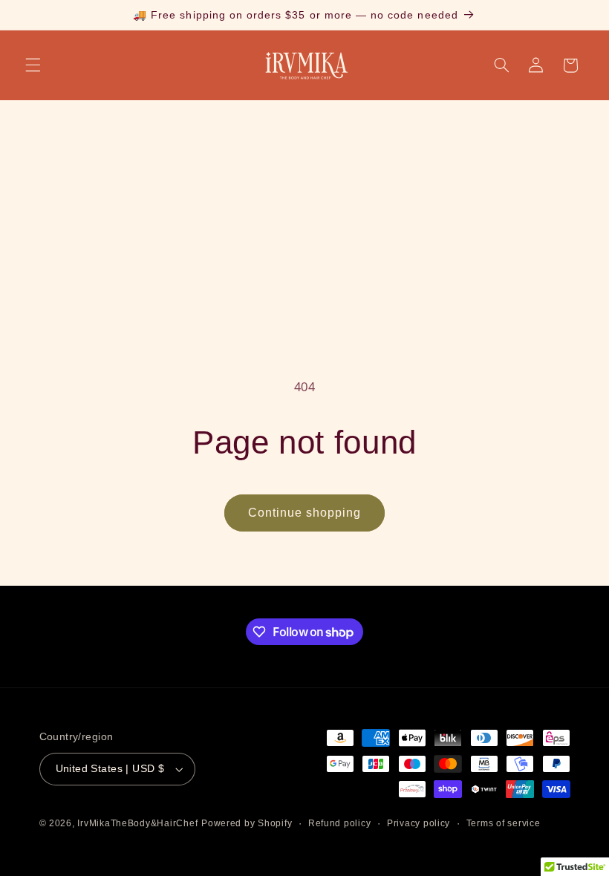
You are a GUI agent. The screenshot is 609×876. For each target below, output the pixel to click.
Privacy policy (418, 823)
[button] (33, 65)
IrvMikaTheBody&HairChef (137, 823)
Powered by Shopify (246, 823)
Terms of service (503, 823)
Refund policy (339, 823)
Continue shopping (305, 512)
